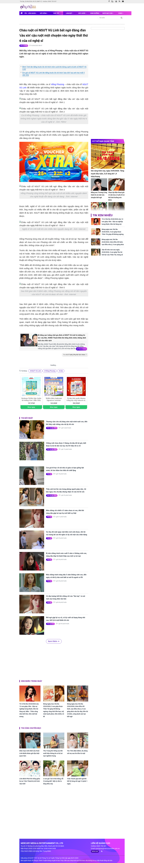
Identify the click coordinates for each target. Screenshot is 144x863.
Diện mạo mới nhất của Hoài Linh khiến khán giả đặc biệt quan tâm (29, 753)
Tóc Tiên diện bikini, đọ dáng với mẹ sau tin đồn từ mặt (77, 752)
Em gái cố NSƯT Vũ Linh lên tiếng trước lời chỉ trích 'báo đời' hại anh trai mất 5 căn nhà (53, 74)
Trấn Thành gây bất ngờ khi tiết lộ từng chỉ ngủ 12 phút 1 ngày (77, 781)
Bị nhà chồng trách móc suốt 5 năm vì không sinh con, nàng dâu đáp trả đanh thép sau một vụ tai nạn (66, 554)
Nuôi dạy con (107, 13)
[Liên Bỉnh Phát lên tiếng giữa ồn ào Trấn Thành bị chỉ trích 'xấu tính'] (29, 768)
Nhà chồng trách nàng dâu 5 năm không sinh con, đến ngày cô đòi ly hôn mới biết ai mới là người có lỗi (66, 576)
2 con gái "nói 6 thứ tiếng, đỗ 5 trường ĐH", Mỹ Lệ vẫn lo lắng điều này (53, 781)
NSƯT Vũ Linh (36, 371)
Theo (74, 354)
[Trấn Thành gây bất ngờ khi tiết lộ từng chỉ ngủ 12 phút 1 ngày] (77, 768)
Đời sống (43, 13)
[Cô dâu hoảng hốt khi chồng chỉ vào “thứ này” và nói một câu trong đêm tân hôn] (31, 604)
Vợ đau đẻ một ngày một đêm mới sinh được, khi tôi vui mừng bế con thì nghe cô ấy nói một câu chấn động (66, 533)
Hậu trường (23, 45)
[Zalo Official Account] (113, 1)
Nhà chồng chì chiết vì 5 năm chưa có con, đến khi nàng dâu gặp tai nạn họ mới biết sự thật (65, 511)
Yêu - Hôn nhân (30, 13)
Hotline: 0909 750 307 (49, 1)
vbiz (61, 371)
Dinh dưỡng (94, 13)
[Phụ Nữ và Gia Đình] (28, 7)
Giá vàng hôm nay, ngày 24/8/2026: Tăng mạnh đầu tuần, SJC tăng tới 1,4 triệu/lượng (107, 174)
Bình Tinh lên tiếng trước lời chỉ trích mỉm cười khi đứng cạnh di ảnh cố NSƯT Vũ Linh (54, 68)
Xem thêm (82, 349)
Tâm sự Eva (50, 624)
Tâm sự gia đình (52, 428)
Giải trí (56, 13)
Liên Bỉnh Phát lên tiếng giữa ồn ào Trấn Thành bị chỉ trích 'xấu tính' (29, 781)
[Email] (123, 1)
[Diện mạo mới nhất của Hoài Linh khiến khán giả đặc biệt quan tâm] (29, 740)
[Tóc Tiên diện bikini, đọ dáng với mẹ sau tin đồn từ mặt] (77, 740)
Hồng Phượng (57, 84)
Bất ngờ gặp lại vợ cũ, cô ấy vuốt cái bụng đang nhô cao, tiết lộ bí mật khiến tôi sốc (65, 618)
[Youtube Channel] (116, 1)
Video (120, 13)
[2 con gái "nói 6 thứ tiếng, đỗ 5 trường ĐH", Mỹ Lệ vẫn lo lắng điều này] (53, 768)
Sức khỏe (82, 13)
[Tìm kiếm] (121, 17)
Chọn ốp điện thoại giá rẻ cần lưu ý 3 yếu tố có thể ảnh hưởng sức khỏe (116, 196)
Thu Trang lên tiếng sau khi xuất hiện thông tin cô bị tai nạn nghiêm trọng (53, 753)
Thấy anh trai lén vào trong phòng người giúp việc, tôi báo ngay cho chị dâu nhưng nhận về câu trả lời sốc (66, 490)
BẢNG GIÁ (95, 851)
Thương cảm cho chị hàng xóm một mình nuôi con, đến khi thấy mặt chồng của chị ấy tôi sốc (66, 423)
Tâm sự (49, 474)
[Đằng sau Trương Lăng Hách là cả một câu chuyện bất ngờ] (99, 184)
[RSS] (120, 1)
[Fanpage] (110, 1)
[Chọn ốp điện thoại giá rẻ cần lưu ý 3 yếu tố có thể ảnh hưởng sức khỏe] (116, 184)
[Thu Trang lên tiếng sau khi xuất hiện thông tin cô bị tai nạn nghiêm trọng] (53, 740)
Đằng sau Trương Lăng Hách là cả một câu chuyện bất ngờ (99, 195)
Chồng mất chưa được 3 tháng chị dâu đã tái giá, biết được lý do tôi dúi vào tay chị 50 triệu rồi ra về (66, 444)
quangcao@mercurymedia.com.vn (107, 848)
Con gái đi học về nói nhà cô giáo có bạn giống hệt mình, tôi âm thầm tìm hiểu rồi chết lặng (65, 469)
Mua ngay (31, 407)
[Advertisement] (53, 661)
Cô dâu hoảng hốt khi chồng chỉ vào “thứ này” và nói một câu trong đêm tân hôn (65, 597)
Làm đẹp (69, 13)
